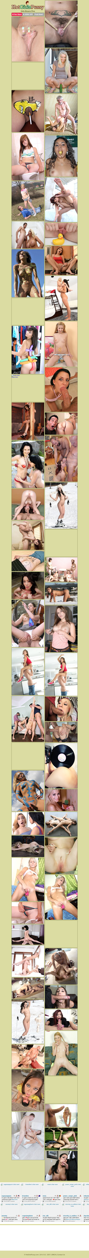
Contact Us (61, 1255)
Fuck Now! (39, 14)
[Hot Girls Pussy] (28, 5)
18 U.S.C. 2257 (45, 1255)
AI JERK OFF (28, 14)
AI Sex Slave (17, 14)
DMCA (54, 1255)
